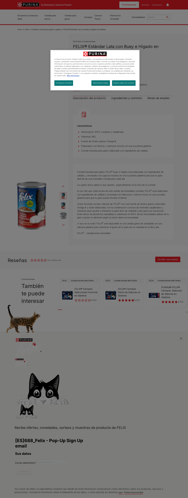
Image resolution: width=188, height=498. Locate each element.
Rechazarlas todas (100, 83)
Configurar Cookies (64, 83)
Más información (73, 76)
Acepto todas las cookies (123, 83)
